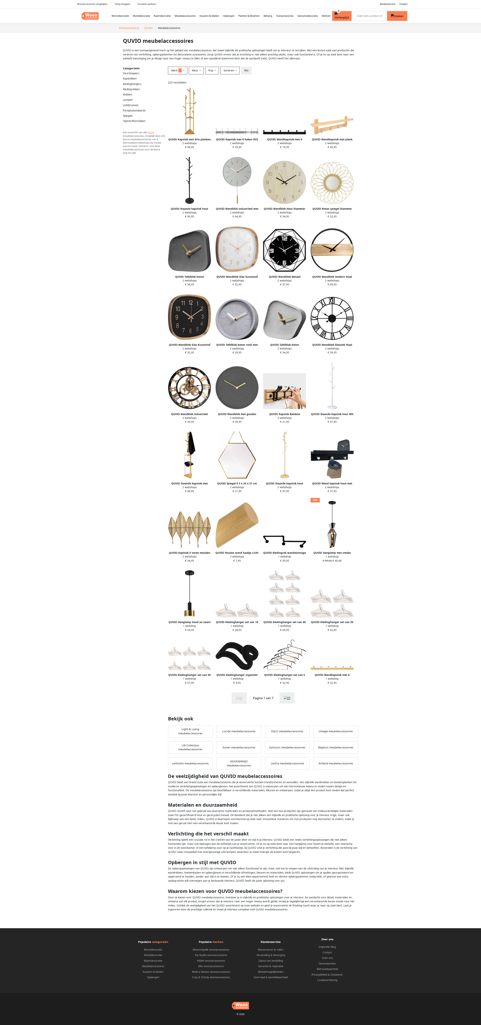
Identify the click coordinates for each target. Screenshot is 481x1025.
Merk (176, 70)
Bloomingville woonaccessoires (211, 949)
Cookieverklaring (327, 980)
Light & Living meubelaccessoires (190, 731)
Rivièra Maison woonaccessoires (211, 972)
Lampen (128, 99)
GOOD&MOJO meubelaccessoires (239, 763)
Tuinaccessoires (284, 15)
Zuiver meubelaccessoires (238, 747)
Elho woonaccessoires (211, 966)
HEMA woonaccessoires (211, 960)
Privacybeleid (319, 974)
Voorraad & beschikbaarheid (271, 977)
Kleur (195, 70)
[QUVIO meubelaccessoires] (287, 698)
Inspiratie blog (327, 947)
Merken (326, 15)
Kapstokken (130, 78)
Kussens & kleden (209, 15)
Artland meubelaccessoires (336, 763)
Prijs (211, 70)
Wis (246, 70)
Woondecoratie (120, 15)
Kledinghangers (132, 84)
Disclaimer (336, 974)
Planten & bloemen (249, 15)
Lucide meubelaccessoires (239, 731)
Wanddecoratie (141, 15)
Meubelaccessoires (185, 15)
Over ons (327, 958)
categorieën (160, 942)
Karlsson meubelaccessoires (287, 747)
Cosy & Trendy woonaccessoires (211, 977)
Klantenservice (387, 4)
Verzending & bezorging (270, 955)
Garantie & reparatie (270, 966)
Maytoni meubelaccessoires (335, 747)
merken (218, 942)
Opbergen (228, 15)
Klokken (127, 94)
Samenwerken (327, 963)
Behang (268, 15)
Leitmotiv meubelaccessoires (190, 763)
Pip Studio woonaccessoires (211, 955)
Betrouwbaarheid (327, 969)
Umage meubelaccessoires (336, 731)
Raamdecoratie (162, 15)
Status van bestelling (271, 960)
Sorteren (229, 70)
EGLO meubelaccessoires (287, 731)
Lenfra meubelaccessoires (287, 763)
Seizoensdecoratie (307, 15)
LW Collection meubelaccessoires (190, 747)
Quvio (150, 132)
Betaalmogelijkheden (270, 972)
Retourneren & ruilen (270, 949)
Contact (403, 4)
